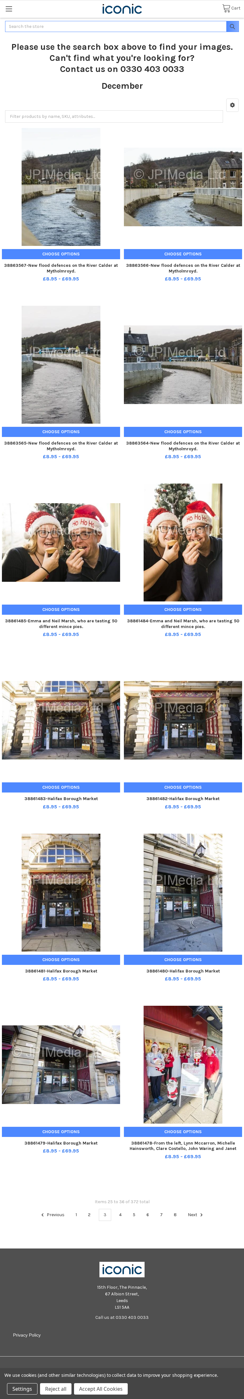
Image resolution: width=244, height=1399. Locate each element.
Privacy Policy (27, 1335)
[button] (232, 105)
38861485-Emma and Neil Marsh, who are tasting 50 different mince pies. (61, 623)
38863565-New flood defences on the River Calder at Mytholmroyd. (61, 446)
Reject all (55, 1388)
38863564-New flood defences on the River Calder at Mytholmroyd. (183, 446)
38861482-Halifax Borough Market (183, 798)
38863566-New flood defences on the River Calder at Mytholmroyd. (183, 268)
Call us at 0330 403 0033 (122, 1317)
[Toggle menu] (8, 8)
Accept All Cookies (101, 1388)
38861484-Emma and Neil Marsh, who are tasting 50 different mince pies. (183, 623)
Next (193, 1214)
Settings (22, 1388)
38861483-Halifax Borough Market (61, 798)
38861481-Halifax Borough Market (61, 971)
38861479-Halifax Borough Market (61, 1143)
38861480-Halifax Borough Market (183, 971)
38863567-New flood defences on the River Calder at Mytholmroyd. (61, 268)
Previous (55, 1214)
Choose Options (61, 254)
